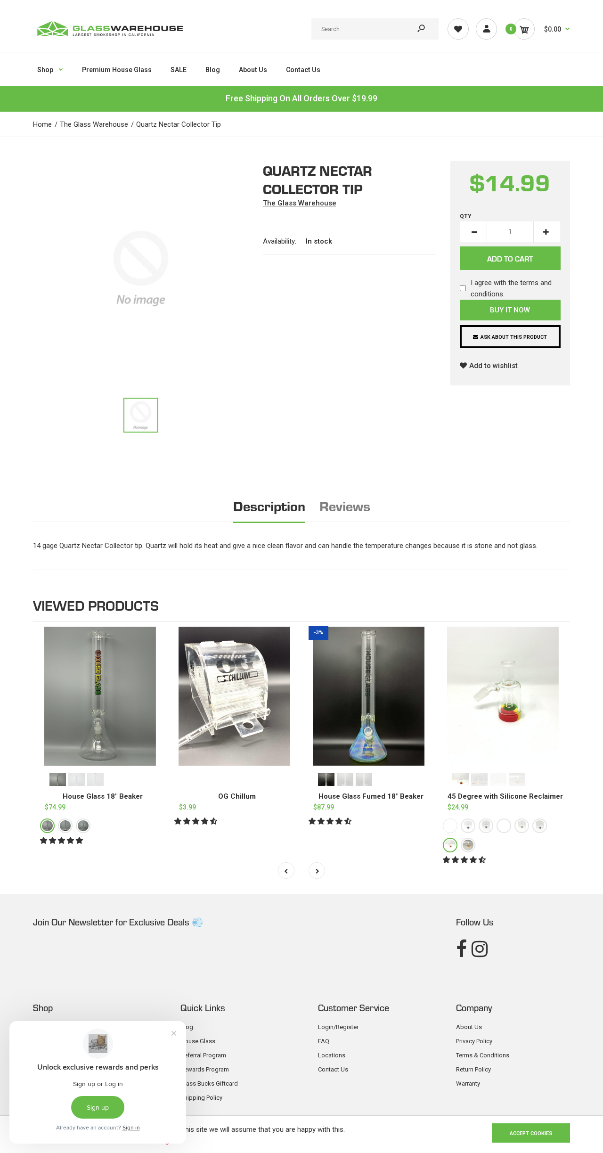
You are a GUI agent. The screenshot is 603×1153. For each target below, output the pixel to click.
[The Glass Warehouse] (109, 39)
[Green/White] (521, 826)
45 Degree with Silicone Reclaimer (505, 796)
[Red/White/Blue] (486, 826)
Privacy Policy (474, 1041)
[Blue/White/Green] (504, 826)
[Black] (65, 826)
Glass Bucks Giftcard (209, 1083)
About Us (469, 1026)
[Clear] (83, 826)
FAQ (323, 1041)
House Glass (197, 1041)
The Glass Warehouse (299, 203)
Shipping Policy (201, 1097)
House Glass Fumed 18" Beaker (371, 796)
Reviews (344, 505)
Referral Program (203, 1055)
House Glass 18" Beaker (103, 796)
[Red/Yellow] (468, 845)
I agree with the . (511, 288)
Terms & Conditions (482, 1055)
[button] (62, 841)
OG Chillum (237, 796)
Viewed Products (96, 604)
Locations (331, 1055)
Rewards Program (204, 1069)
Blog (186, 1026)
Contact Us (333, 1069)
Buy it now (510, 310)
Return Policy (473, 1069)
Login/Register (338, 1026)
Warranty (468, 1083)
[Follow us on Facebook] (461, 949)
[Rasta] (47, 826)
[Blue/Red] (450, 826)
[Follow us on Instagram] (480, 949)
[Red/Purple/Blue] (468, 826)
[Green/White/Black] (539, 826)
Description (269, 505)
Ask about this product (514, 337)
